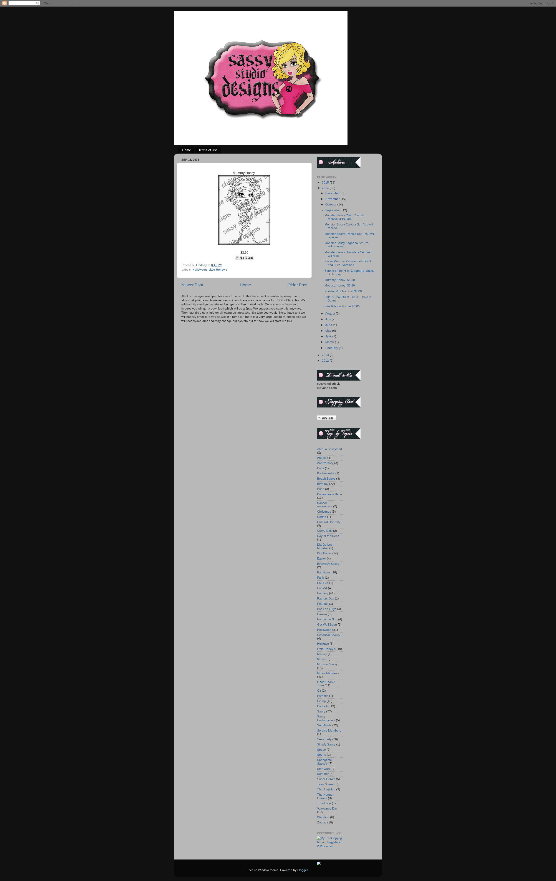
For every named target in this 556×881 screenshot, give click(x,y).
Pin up (321, 701)
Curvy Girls (324, 530)
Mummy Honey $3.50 (339, 280)
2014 (326, 188)
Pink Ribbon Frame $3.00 (342, 306)
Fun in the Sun (327, 619)
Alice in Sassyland (329, 449)
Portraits (323, 706)
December (333, 193)
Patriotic (322, 695)
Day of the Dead (328, 536)
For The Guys (326, 609)
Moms (321, 659)
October (331, 204)
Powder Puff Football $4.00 (343, 291)
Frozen (322, 614)
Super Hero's (326, 779)
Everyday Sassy (328, 563)
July (328, 319)
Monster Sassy (327, 664)
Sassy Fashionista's (326, 718)
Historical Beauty (328, 635)
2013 (326, 355)
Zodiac (321, 822)
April (328, 336)
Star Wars (324, 768)
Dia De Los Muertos (324, 546)
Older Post (297, 285)
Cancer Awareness (324, 504)
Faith (320, 577)
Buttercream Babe (329, 494)
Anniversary (325, 463)
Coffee (321, 516)
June (329, 324)
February (332, 347)
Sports (321, 754)
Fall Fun (322, 583)
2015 (326, 182)
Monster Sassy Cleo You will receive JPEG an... (344, 217)
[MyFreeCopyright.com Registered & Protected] (330, 846)
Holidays (323, 643)
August (330, 313)
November (333, 198)
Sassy (321, 711)
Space (321, 749)
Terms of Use (208, 150)
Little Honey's (217, 269)
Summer (323, 773)
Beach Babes (326, 478)
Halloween (199, 269)
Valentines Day (327, 808)
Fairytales (324, 572)
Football (322, 603)
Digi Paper (324, 553)
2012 (326, 360)
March (330, 342)
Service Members (329, 730)
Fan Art (322, 588)
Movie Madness (328, 673)
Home (186, 150)
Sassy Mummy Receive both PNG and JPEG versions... (347, 263)
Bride (320, 489)
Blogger (302, 870)
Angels (321, 457)
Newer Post (192, 285)
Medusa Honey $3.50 (339, 285)
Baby (320, 468)
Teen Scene (325, 784)
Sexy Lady (324, 739)
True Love (324, 803)
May (328, 330)
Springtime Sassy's (324, 761)
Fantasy (322, 593)
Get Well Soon (327, 624)
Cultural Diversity (328, 522)
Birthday (322, 483)
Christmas (324, 511)
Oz (319, 690)
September (333, 210)
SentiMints (324, 725)
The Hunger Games (325, 796)
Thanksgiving (326, 789)
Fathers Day (325, 598)
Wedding (323, 817)
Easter (321, 558)
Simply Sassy (326, 744)
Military (322, 654)
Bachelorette (325, 473)
